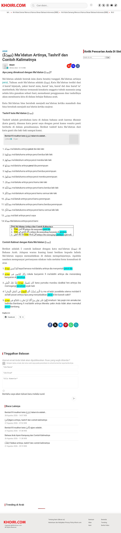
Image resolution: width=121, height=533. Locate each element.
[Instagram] (107, 5)
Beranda (104, 519)
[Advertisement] (60, 31)
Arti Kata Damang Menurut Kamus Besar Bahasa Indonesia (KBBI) (77, 12)
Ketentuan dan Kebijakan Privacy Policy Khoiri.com (64, 522)
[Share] (78, 66)
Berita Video (105, 525)
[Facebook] (99, 5)
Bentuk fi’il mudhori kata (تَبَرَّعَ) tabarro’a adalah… (25, 136)
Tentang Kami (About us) (56, 519)
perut (5, 82)
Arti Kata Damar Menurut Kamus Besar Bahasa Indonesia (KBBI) (28, 12)
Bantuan (91, 519)
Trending (104, 522)
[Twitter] (103, 5)
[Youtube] (111, 5)
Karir (90, 525)
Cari (107, 57)
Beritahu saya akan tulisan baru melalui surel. (23, 394)
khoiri (12, 65)
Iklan (90, 522)
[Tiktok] (115, 5)
